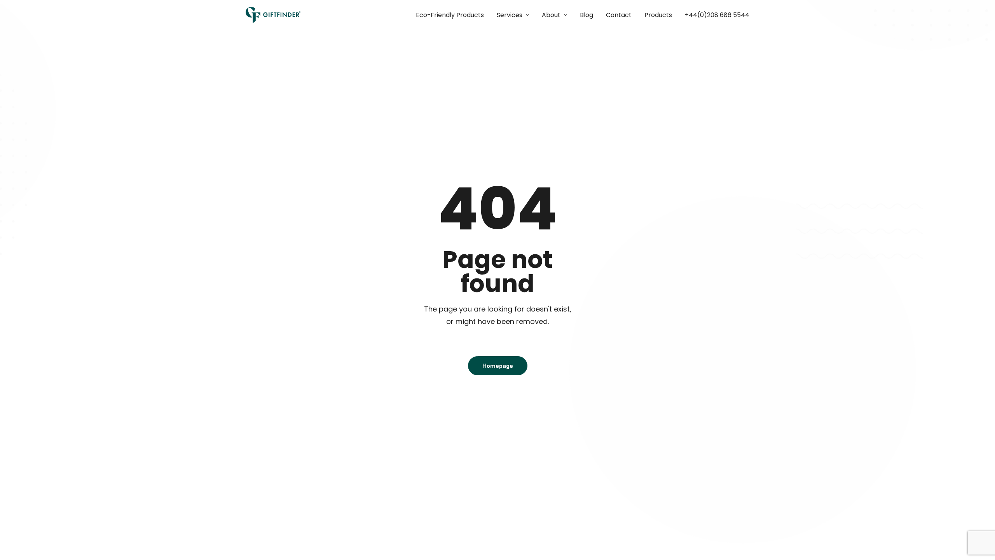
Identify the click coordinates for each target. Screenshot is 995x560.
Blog (586, 14)
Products (658, 14)
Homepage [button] (497, 365)
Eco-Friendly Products (450, 14)
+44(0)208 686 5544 (717, 14)
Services (509, 14)
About (551, 14)
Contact (619, 14)
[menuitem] (452, 15)
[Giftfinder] (273, 15)
